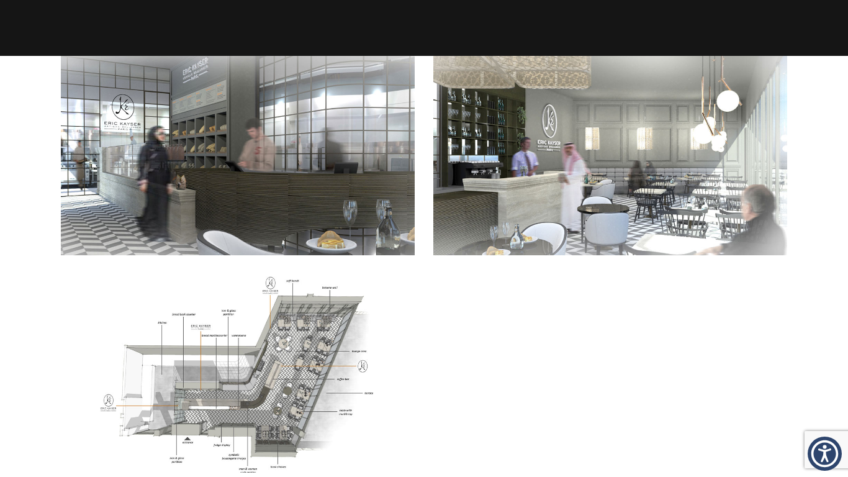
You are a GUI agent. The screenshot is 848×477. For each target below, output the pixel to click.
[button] (825, 454)
